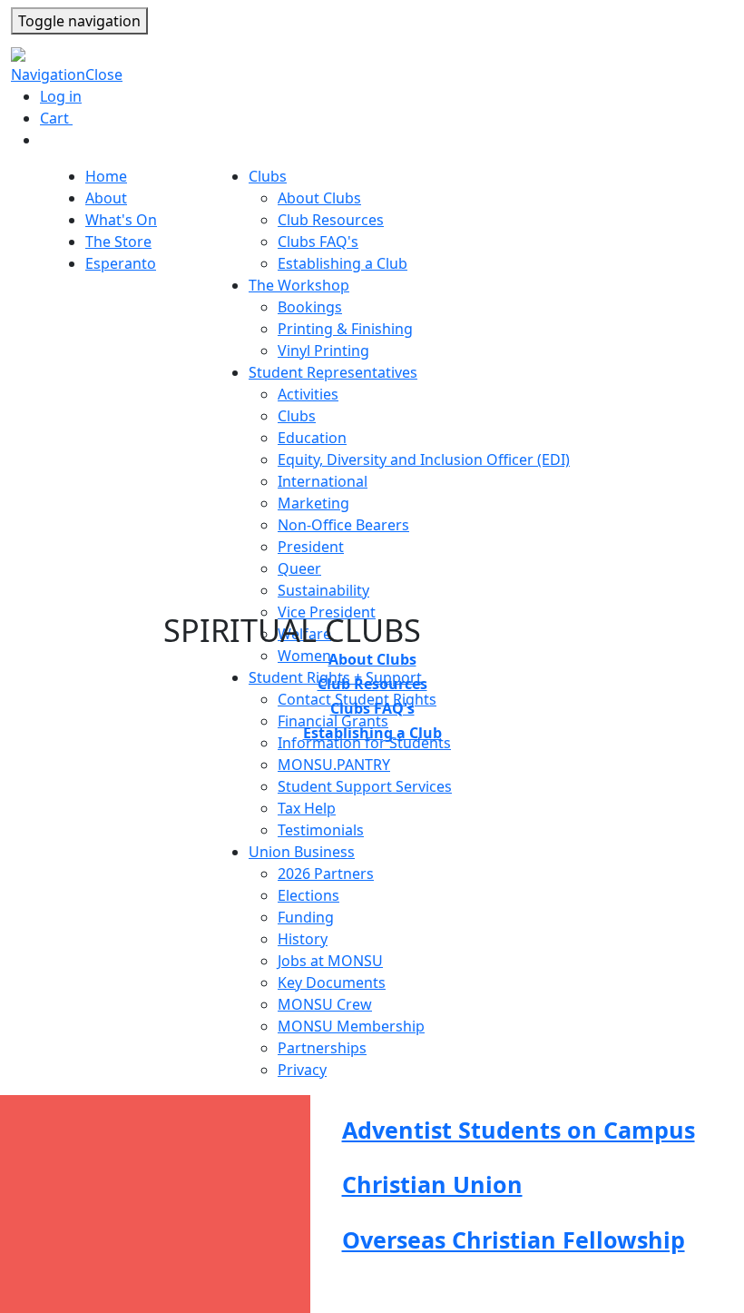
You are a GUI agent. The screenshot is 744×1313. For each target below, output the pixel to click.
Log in (61, 96)
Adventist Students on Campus (518, 1129)
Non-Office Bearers (343, 525)
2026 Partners (326, 874)
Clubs (297, 416)
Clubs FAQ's (318, 242)
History (303, 939)
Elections (308, 895)
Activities (308, 394)
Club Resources (331, 220)
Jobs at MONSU (330, 961)
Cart (63, 118)
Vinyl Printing (323, 350)
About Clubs (319, 198)
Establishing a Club (342, 263)
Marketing (313, 503)
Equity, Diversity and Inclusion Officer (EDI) (424, 459)
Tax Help (307, 808)
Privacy (302, 1070)
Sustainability (323, 590)
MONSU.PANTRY (334, 765)
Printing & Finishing (345, 329)
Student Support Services (365, 786)
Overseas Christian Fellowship (513, 1239)
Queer (299, 568)
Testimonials (321, 830)
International (322, 481)
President (311, 547)
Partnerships (322, 1048)
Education (312, 438)
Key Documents (332, 982)
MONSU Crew (325, 1004)
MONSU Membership (351, 1026)
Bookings (310, 307)
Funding (306, 917)
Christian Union (432, 1184)
